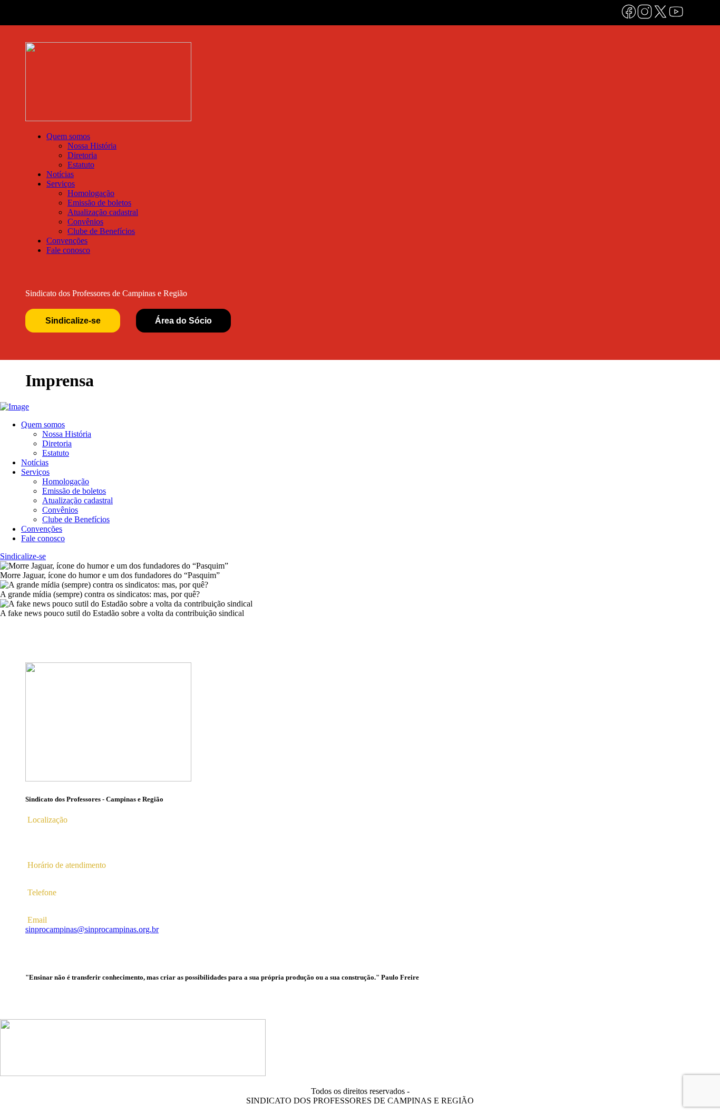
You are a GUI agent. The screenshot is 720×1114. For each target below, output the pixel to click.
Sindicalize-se (73, 320)
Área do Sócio (183, 320)
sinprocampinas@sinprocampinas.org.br (92, 929)
